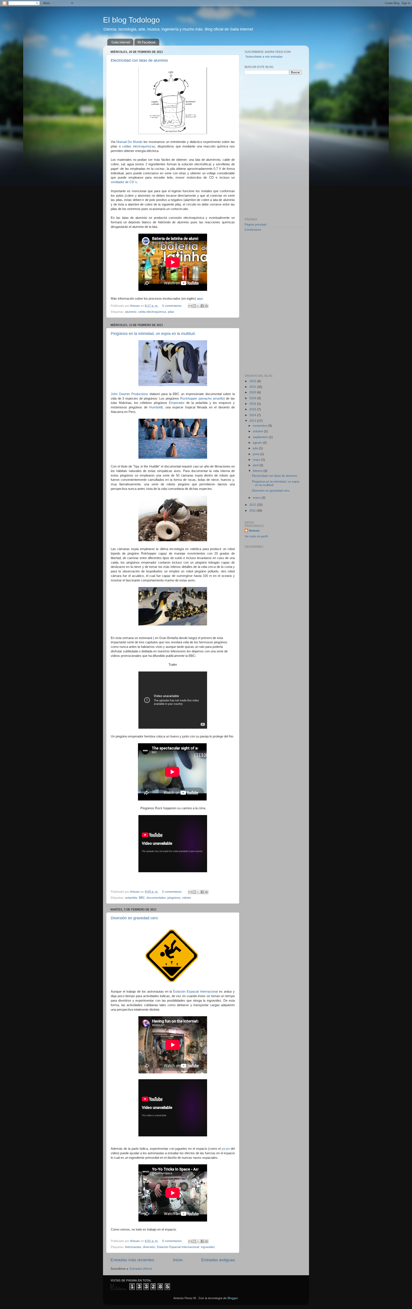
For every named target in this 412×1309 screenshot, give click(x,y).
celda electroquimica (152, 311)
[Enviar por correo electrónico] (190, 306)
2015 (253, 409)
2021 (253, 386)
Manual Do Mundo (129, 142)
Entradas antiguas (218, 1260)
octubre (258, 431)
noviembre (260, 425)
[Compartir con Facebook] (202, 306)
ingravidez (208, 1247)
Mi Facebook (147, 42)
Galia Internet (120, 42)
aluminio (130, 311)
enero (257, 497)
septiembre (261, 437)
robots (186, 897)
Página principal (255, 224)
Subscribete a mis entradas (264, 56)
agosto (258, 442)
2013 (253, 420)
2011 (253, 510)
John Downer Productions (129, 394)
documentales (156, 897)
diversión (149, 1247)
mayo (257, 459)
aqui (200, 298)
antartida (131, 897)
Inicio (178, 1260)
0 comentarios (172, 891)
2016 (253, 403)
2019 (253, 398)
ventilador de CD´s (124, 182)
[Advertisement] (262, 145)
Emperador (177, 403)
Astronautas (133, 1247)
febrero (258, 470)
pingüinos (173, 897)
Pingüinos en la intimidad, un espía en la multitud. (153, 333)
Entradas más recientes (132, 1260)
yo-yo (226, 1148)
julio (256, 448)
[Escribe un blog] (194, 306)
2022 (253, 381)
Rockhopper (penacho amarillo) (202, 398)
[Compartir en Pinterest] (206, 306)
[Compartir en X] (198, 306)
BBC (142, 897)
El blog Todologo (131, 19)
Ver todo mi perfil (256, 536)
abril (256, 465)
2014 (253, 415)
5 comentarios (172, 305)
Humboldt (156, 407)
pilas (171, 311)
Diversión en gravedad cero (134, 918)
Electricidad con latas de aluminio (139, 60)
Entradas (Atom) (141, 1268)
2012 (253, 504)
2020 (253, 392)
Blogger (232, 1298)
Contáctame (253, 229)
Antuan (135, 305)
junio (256, 454)
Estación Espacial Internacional (196, 991)
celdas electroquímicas (138, 146)
